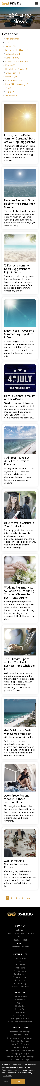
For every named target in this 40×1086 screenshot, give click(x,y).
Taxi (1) (8, 88)
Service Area (20, 958)
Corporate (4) (12, 57)
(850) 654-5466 (20, 940)
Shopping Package (20, 1053)
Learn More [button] (7, 1076)
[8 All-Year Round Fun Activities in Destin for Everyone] (20, 440)
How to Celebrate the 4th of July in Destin (19, 397)
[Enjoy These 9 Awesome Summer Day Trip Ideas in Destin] (20, 313)
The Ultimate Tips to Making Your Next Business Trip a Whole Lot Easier (19, 664)
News (20, 961)
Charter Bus (20, 1006)
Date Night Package (20, 1041)
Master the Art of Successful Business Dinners (16, 864)
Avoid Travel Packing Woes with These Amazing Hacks (17, 799)
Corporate (20, 1000)
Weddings (20, 1012)
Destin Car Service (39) (16, 61)
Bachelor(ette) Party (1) (16, 50)
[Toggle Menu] (36, 3)
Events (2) (10, 65)
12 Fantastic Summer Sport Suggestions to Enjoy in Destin (17, 269)
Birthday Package (20, 1035)
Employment (20, 974)
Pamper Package (20, 1047)
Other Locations (20, 977)
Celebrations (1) (12, 54)
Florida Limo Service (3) (16, 69)
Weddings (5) (11, 95)
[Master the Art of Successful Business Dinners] (20, 843)
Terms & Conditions (20, 986)
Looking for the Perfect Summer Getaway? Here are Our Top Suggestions (19, 138)
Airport (20, 1003)
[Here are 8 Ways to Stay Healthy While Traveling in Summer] (20, 183)
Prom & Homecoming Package (20, 1050)
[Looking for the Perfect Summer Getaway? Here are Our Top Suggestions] (20, 118)
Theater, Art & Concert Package (20, 1056)
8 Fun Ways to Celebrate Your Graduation (19, 524)
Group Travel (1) (13, 73)
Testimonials (20, 971)
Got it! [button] (6, 1081)
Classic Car (20, 1009)
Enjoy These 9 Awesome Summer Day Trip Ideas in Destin (19, 334)
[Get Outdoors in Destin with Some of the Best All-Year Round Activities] (20, 713)
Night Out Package (20, 1044)
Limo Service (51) (13, 80)
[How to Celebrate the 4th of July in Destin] (20, 378)
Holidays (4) (11, 76)
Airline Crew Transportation (20, 1021)
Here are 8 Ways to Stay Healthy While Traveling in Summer (20, 204)
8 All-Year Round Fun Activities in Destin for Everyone (17, 461)
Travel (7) (10, 91)
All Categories (12, 38)
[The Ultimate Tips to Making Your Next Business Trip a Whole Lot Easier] (20, 641)
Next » (30, 898)
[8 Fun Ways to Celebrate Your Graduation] (20, 505)
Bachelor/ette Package (20, 1031)
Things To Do (20, 980)
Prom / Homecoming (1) (16, 84)
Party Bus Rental (20, 1015)
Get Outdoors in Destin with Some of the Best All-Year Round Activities (19, 734)
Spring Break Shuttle (20, 1018)
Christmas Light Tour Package (20, 1038)
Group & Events (20, 996)
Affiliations (20, 968)
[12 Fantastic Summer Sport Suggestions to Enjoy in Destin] (20, 248)
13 (22, 898)
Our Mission (20, 964)
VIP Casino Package (20, 1060)
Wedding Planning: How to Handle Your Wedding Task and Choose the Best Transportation (19, 592)
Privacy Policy (20, 983)
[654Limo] (13, 3)
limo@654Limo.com (20, 946)
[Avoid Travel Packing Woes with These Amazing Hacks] (20, 778)
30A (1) (8, 42)
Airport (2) (10, 46)
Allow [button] (18, 1081)
